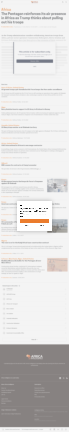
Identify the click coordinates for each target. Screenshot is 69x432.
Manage (27, 225)
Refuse (42, 225)
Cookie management (41, 214)
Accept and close (34, 221)
